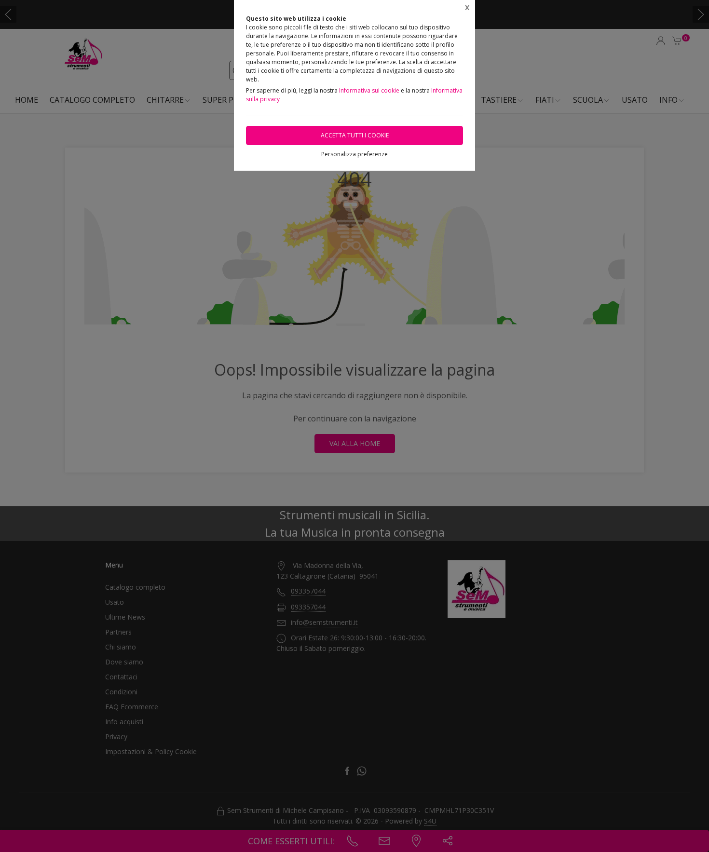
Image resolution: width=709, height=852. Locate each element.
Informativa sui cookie (369, 90)
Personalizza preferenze (354, 154)
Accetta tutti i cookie (355, 135)
